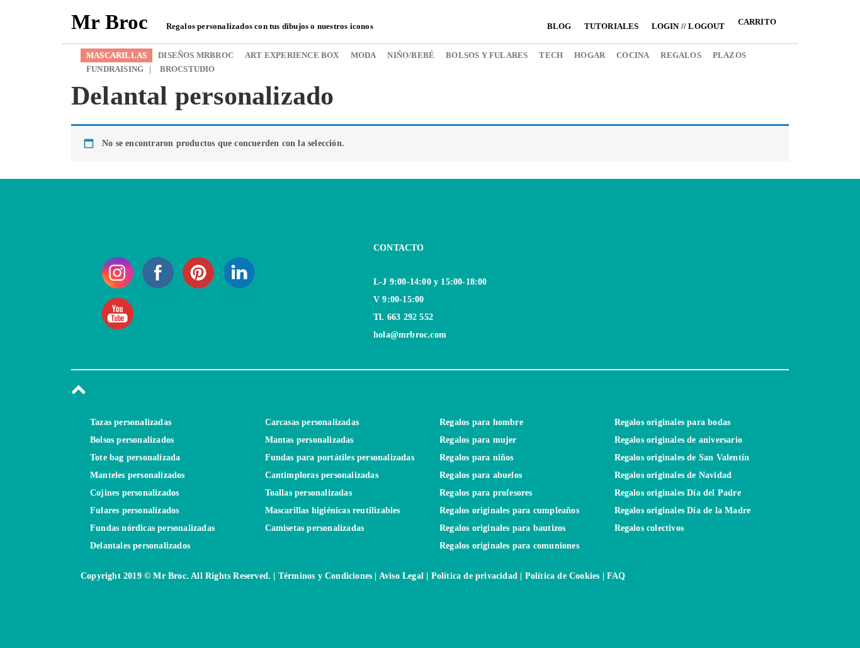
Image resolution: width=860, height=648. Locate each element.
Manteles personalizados (137, 475)
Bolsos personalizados (132, 440)
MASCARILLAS (116, 55)
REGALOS (680, 55)
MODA (363, 55)
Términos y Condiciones (325, 576)
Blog (559, 26)
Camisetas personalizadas (315, 528)
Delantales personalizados (140, 545)
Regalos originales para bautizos (502, 528)
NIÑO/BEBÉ (410, 55)
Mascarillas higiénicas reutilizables (332, 510)
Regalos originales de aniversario (678, 440)
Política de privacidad (474, 576)
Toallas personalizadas (308, 492)
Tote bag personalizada (135, 457)
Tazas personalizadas (130, 422)
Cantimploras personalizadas (321, 475)
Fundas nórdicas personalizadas (152, 528)
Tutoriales (611, 26)
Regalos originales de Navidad (673, 475)
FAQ (616, 576)
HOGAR (589, 55)
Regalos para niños (476, 457)
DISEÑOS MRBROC (196, 55)
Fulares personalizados (134, 510)
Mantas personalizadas (309, 440)
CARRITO (757, 21)
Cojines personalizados (134, 492)
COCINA (632, 55)
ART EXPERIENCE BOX (292, 55)
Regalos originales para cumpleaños (509, 510)
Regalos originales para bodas (672, 422)
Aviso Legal (401, 576)
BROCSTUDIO (182, 69)
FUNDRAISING (115, 69)
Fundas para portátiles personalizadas (339, 457)
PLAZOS (729, 55)
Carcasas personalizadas (312, 422)
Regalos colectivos (649, 528)
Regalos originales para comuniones (509, 545)
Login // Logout (688, 26)
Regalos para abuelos (480, 475)
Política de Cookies (562, 576)
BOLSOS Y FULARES (487, 55)
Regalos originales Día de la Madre (682, 510)
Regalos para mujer (478, 440)
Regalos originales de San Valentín (682, 457)
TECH (551, 55)
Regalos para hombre (481, 422)
